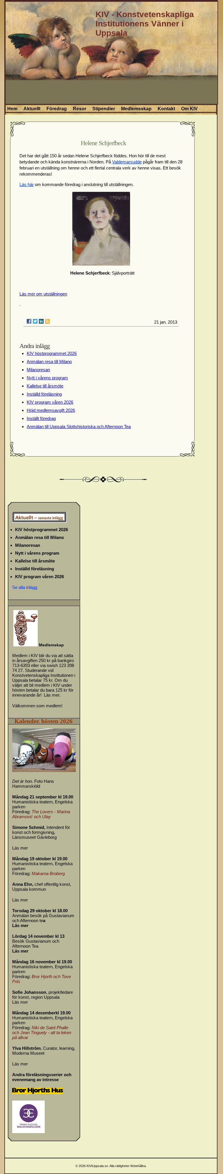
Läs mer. (52, 695)
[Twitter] (35, 321)
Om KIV (189, 108)
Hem (12, 108)
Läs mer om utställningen (43, 293)
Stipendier (103, 108)
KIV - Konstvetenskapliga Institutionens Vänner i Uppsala (145, 23)
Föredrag (56, 108)
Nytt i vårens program (47, 377)
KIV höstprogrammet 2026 (52, 353)
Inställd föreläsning (44, 394)
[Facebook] (29, 321)
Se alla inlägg (24, 587)
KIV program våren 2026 (50, 402)
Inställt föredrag (41, 418)
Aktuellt (32, 108)
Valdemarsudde (127, 161)
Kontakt (166, 108)
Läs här (26, 184)
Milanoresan (38, 369)
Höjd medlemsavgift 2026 (51, 410)
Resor (79, 108)
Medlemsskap (136, 108)
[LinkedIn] (41, 321)
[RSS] (47, 321)
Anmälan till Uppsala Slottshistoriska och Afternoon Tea (79, 426)
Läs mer (20, 847)
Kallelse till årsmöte (45, 385)
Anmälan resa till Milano (49, 361)
